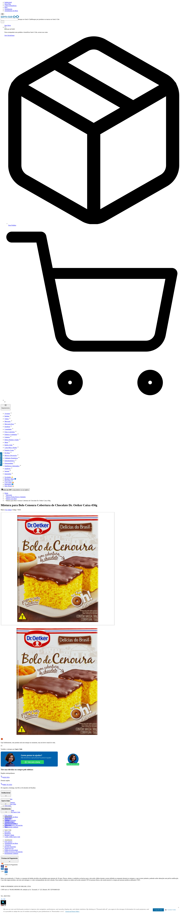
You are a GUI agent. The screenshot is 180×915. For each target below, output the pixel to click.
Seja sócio (7, 832)
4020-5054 (6, 777)
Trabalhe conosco (9, 822)
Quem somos (8, 818)
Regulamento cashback (11, 827)
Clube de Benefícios (10, 5)
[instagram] (4, 899)
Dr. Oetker (8, 510)
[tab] (58, 568)
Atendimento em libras (11, 11)
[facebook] (1, 899)
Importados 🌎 (8, 484)
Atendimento (8, 9)
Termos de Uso (9, 848)
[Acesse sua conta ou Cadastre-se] (5, 27)
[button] (170, 909)
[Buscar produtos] (2, 21)
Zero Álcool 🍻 (9, 486)
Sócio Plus (7, 4)
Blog (5, 7)
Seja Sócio (7, 25)
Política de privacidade (11, 850)
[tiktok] (3, 899)
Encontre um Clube (10, 823)
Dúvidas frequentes (10, 820)
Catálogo (7, 820)
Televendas (7, 806)
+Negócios (7, 845)
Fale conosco (8, 815)
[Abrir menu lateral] (2, 14)
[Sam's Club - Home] (10, 17)
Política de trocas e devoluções (13, 825)
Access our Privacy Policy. (72, 911)
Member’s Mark (9, 835)
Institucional (8, 2)
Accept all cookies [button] (158, 910)
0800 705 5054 (7, 784)
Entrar (12, 35)
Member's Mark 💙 (10, 479)
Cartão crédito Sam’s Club (12, 812)
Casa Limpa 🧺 (9, 482)
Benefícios (7, 833)
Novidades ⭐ (8, 477)
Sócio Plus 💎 (8, 480)
